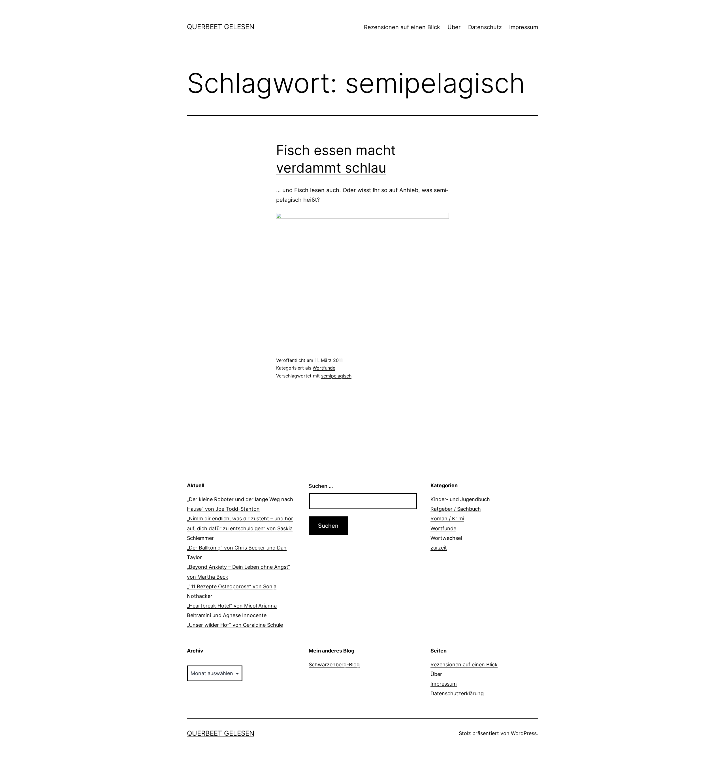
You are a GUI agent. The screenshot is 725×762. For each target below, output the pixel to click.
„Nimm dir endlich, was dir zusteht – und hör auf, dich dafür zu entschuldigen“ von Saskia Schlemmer (240, 528)
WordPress (524, 733)
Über (453, 27)
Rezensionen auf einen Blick (402, 27)
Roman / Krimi (447, 518)
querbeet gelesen (220, 27)
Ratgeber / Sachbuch (455, 509)
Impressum (523, 27)
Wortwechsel (446, 538)
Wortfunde (324, 368)
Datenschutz (485, 27)
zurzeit (438, 548)
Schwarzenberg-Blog (334, 664)
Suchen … (321, 486)
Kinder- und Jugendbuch (460, 499)
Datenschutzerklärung (457, 693)
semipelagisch (336, 376)
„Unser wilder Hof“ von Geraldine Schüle (235, 625)
